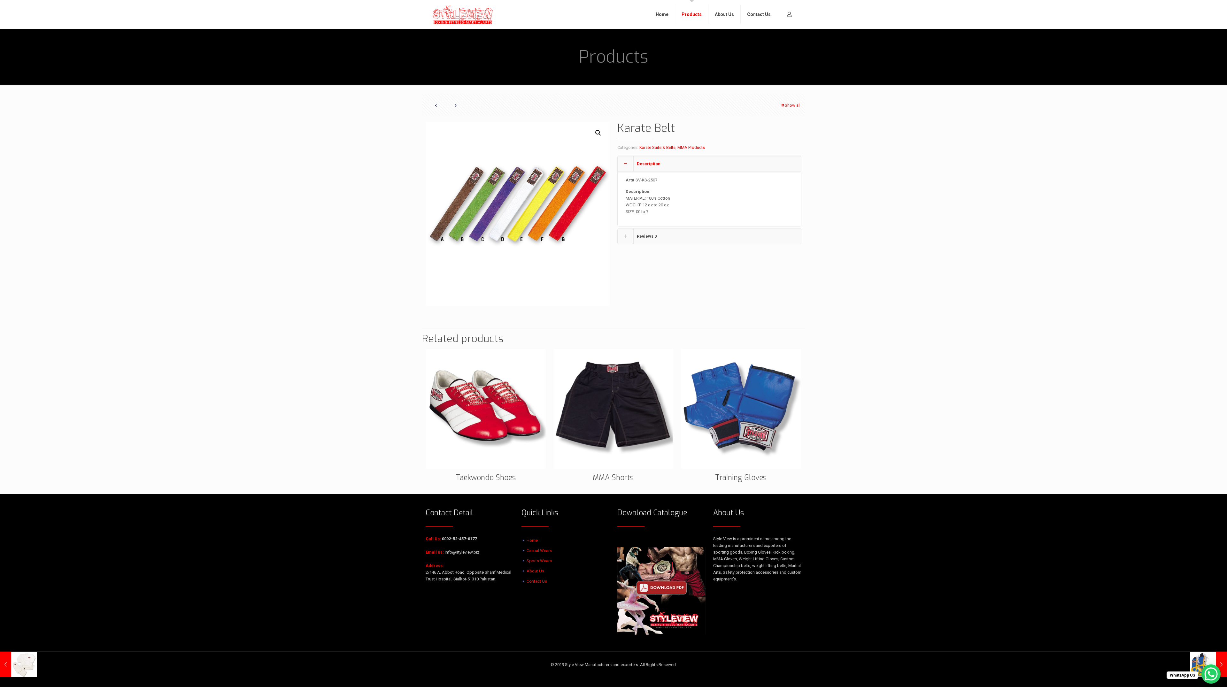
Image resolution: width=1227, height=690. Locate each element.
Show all (792, 105)
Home (532, 540)
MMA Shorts (613, 478)
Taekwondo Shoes (486, 478)
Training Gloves (741, 478)
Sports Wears (539, 560)
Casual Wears (539, 550)
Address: (435, 565)
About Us (535, 571)
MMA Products (691, 147)
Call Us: (433, 538)
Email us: (435, 552)
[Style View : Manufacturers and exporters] (463, 14)
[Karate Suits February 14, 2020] (18, 664)
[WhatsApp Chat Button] (1211, 674)
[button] (598, 132)
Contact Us (537, 581)
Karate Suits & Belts (657, 147)
